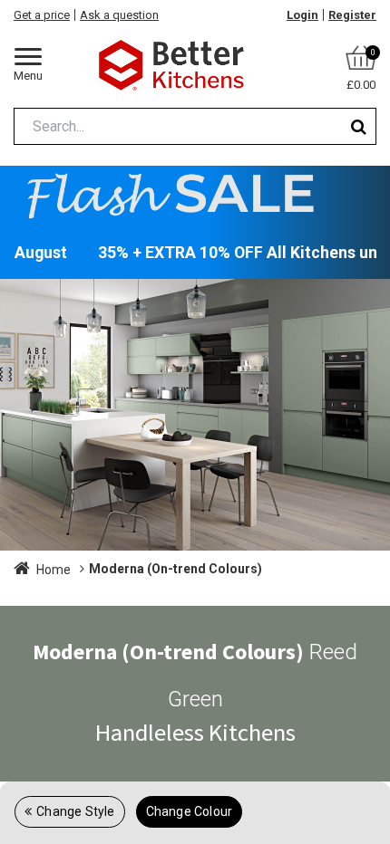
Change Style (75, 811)
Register (352, 15)
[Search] (358, 126)
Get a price (42, 15)
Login (302, 15)
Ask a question (119, 15)
